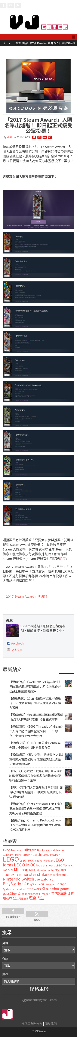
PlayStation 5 (35, 884)
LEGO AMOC (27, 860)
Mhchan (21, 869)
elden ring (59, 850)
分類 (5, 959)
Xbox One (17, 893)
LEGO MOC (25, 864)
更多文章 (16, 650)
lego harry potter (43, 860)
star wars (34, 888)
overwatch (42, 879)
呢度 (62, 558)
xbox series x (32, 894)
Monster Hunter (45, 870)
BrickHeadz (44, 850)
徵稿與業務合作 (31, 1023)
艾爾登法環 (22, 898)
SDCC (63, 884)
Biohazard (17, 850)
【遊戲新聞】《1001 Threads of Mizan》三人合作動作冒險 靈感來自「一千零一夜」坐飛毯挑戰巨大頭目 (35, 731)
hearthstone (40, 854)
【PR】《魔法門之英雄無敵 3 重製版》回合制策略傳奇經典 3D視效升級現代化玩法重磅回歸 (36, 792)
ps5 (57, 884)
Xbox (46, 888)
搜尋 (5, 974)
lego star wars (45, 865)
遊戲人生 (36, 898)
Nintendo (62, 874)
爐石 (70, 893)
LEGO (11, 858)
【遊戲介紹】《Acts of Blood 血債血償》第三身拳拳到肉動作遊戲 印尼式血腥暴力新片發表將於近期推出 (35, 808)
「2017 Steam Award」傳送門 (25, 596)
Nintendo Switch (18, 879)
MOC (32, 870)
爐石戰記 (9, 898)
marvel (8, 870)
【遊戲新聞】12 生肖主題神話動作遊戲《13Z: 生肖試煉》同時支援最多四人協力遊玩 (44, 44)
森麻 (9, 137)
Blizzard (30, 849)
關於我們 (51, 1023)
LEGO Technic (64, 865)
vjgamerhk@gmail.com (39, 999)
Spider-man (9, 889)
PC (51, 879)
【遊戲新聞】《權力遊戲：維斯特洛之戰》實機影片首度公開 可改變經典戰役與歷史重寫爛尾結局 (36, 759)
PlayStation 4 (15, 883)
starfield (21, 889)
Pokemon (48, 884)
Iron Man (55, 854)
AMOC (6, 850)
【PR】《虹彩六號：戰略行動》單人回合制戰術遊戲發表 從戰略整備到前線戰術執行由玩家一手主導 (36, 775)
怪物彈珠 (59, 893)
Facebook (17, 643)
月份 (5, 943)
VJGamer (39, 1031)
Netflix (51, 874)
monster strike (34, 874)
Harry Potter (22, 855)
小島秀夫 (45, 893)
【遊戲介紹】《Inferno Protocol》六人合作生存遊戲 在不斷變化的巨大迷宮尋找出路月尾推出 (35, 825)
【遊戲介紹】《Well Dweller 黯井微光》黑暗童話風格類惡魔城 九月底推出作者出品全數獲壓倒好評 (35, 686)
